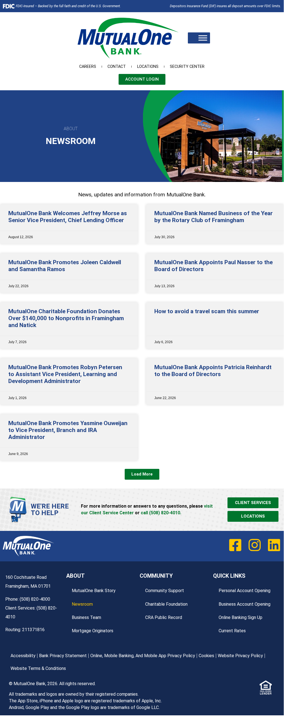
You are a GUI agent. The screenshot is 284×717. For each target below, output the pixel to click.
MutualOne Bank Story (94, 590)
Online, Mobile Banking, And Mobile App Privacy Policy (142, 655)
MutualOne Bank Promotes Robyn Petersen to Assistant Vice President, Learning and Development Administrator (65, 374)
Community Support (164, 590)
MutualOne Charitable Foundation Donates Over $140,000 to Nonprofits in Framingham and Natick (66, 318)
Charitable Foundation (166, 604)
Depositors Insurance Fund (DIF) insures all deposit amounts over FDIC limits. (225, 6)
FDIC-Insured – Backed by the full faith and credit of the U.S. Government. (68, 6)
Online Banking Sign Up (240, 617)
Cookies (206, 655)
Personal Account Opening (244, 590)
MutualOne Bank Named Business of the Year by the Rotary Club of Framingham (213, 216)
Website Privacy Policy (240, 655)
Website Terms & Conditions (38, 668)
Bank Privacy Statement (63, 655)
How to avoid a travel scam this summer (206, 311)
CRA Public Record (163, 617)
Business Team (86, 617)
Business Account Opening (244, 604)
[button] (142, 474)
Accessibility (23, 655)
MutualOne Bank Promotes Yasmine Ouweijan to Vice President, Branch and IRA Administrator (67, 430)
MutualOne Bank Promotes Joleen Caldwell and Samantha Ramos (64, 266)
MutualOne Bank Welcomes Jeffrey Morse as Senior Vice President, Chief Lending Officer (67, 216)
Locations (147, 66)
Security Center (187, 66)
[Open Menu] (202, 38)
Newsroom (82, 604)
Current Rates (232, 630)
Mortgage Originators (92, 630)
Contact (117, 66)
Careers (87, 66)
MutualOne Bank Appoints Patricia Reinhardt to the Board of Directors (213, 370)
